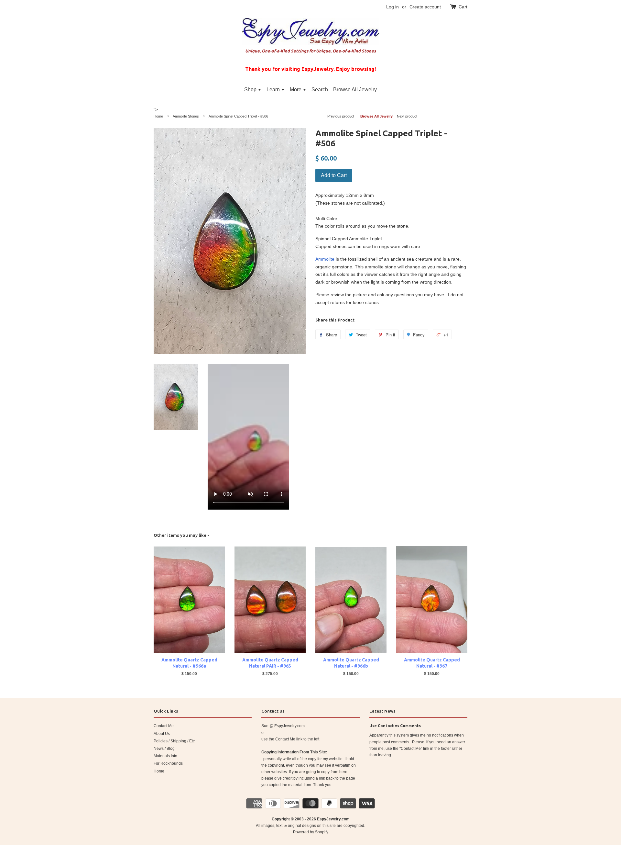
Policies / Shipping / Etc (174, 741)
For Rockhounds (168, 763)
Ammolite (324, 259)
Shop (251, 89)
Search (319, 89)
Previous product (340, 116)
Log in (392, 6)
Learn (274, 89)
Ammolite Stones (186, 116)
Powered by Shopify (310, 832)
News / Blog (164, 748)
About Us (162, 733)
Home (158, 116)
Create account (425, 6)
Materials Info (165, 756)
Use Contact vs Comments (395, 726)
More (296, 89)
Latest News (382, 711)
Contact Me (164, 726)
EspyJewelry (329, 819)
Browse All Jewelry (355, 89)
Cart (463, 6)
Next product (407, 116)
